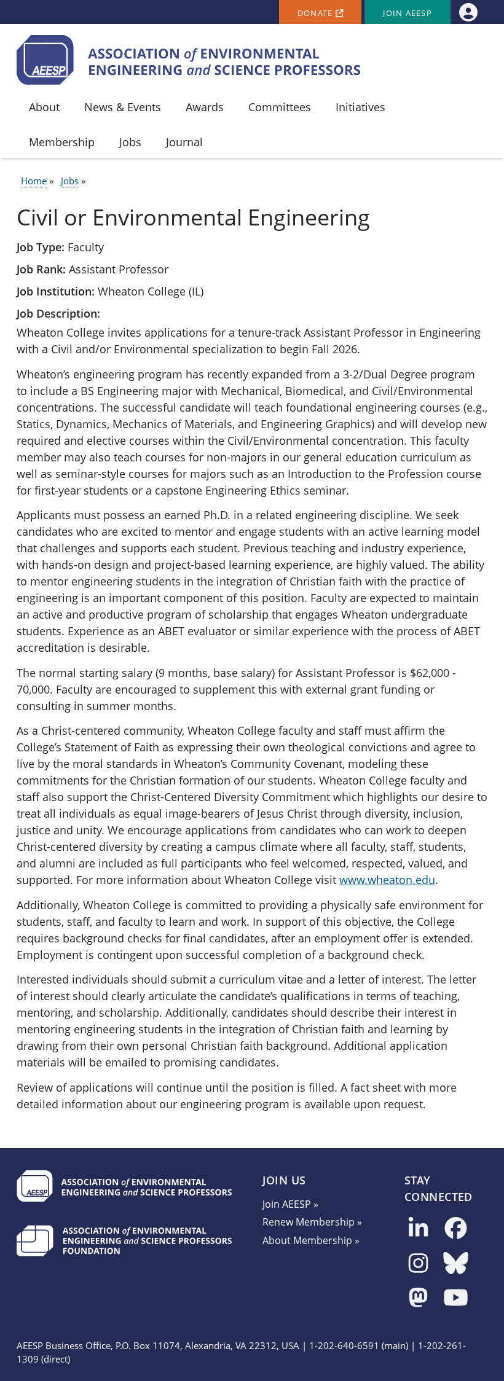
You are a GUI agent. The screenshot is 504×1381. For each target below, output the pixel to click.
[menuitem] (468, 12)
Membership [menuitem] (62, 142)
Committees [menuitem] (279, 107)
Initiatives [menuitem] (360, 107)
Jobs (70, 181)
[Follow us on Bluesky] (456, 1264)
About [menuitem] (44, 107)
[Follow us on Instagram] (418, 1264)
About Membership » (311, 1240)
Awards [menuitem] (205, 107)
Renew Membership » (312, 1222)
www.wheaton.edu (387, 879)
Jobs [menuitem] (130, 142)
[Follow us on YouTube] (456, 1298)
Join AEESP (407, 13)
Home (34, 181)
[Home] (189, 60)
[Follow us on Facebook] (456, 1229)
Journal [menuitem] (184, 142)
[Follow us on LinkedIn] (418, 1229)
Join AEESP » (290, 1204)
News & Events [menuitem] (122, 107)
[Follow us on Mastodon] (418, 1298)
